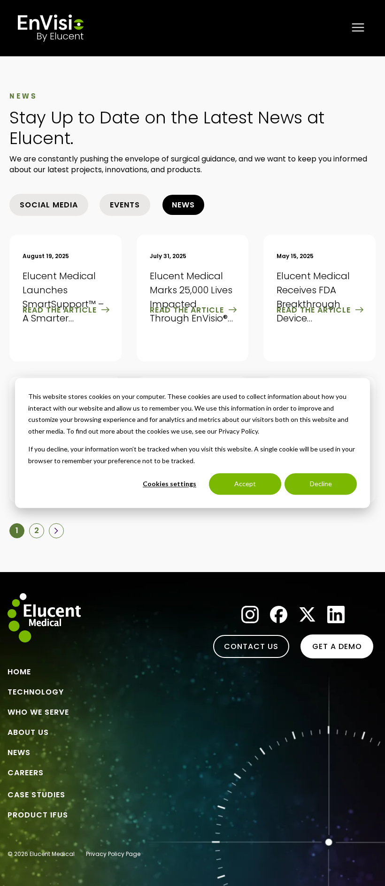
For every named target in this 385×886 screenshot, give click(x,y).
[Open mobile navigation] (358, 28)
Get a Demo (337, 646)
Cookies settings (169, 484)
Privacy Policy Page (113, 854)
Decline (321, 484)
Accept (245, 484)
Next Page (56, 530)
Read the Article (60, 310)
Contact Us (251, 646)
